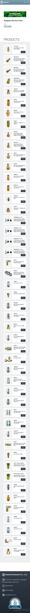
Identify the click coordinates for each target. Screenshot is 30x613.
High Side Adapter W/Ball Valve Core (19, 305)
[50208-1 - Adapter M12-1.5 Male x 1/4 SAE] (8, 199)
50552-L (16, 131)
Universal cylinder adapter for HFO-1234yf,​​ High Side (19, 166)
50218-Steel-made (19, 474)
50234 (15, 538)
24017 (15, 260)
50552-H (16, 142)
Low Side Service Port (18, 283)
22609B (16, 303)
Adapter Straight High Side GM (19, 487)
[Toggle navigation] (28, 2)
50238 (15, 110)
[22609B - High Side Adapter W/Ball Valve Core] (8, 306)
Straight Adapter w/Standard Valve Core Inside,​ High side (19, 476)
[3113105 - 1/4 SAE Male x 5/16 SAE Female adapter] (8, 49)
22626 (15, 270)
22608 (15, 516)
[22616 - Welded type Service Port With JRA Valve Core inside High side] (8, 348)
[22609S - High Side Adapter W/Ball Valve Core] (8, 370)
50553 (15, 99)
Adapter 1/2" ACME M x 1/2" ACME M (19, 123)
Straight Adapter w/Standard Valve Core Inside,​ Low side (19, 465)
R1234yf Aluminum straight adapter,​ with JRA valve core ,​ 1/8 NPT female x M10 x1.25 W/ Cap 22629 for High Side (19, 230)
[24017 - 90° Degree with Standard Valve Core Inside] (8, 263)
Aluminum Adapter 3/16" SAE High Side (19, 423)
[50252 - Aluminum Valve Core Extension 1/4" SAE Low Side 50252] (8, 380)
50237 (15, 121)
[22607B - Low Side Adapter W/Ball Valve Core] (8, 434)
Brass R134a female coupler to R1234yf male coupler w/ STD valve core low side (19, 70)
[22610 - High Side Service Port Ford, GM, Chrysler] (8, 316)
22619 (15, 206)
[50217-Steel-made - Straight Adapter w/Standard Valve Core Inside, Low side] (8, 466)
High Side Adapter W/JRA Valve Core (19, 401)
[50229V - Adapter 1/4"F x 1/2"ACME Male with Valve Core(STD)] (8, 92)
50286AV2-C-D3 (18, 217)
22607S (16, 388)
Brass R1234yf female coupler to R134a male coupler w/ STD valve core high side (19, 145)
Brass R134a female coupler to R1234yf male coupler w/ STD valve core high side (19, 59)
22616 (15, 345)
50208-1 (16, 196)
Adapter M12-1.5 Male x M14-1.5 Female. (19, 209)
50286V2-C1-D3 (18, 238)
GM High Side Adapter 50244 (19, 293)
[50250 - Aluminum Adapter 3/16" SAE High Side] (8, 423)
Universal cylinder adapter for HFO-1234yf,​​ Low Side (19, 155)
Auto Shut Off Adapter (18, 454)
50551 (15, 153)
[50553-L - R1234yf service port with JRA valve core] (8, 177)
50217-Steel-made (19, 463)
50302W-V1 (17, 78)
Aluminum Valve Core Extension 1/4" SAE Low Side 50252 (19, 380)
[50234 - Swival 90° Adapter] (8, 541)
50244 (15, 292)
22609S (16, 367)
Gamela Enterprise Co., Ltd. (16, 575)
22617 (15, 441)
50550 (15, 164)
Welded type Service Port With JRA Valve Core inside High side (19, 348)
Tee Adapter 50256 (17, 357)
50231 (15, 548)
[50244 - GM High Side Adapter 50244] (8, 295)
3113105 (16, 46)
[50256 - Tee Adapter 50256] (8, 359)
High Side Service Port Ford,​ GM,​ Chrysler (19, 316)
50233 (15, 452)
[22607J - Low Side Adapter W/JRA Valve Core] (8, 338)
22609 (15, 527)
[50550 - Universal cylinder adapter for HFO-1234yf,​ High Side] (8, 167)
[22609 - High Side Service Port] (8, 530)
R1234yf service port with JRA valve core (19, 102)
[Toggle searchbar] (24, 2)
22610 (15, 313)
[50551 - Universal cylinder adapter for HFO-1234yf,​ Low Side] (8, 156)
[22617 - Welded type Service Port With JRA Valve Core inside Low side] (8, 445)
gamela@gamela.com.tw (10, 594)
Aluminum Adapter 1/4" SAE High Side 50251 (19, 412)
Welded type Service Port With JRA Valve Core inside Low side (19, 444)
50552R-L (16, 67)
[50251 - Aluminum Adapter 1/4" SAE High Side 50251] (8, 413)
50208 (15, 495)
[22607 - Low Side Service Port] (8, 284)
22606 (15, 484)
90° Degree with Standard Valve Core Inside (19, 262)
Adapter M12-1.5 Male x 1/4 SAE (19, 198)
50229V (16, 89)
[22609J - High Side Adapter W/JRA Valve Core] (8, 402)
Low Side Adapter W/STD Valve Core (19, 390)
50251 (15, 409)
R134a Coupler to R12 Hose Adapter (19, 497)
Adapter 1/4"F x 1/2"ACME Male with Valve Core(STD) (19, 91)
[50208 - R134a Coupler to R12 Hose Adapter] (8, 498)
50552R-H (16, 57)
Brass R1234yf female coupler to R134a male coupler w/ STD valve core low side (19, 134)
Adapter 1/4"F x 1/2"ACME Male (19, 326)
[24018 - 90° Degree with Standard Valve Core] (8, 509)
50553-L (16, 174)
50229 (15, 324)
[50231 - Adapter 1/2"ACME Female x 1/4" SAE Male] (8, 551)
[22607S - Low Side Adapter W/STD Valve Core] (8, 391)
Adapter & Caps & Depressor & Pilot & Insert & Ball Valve (8, 26)
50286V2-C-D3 (17, 228)
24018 (15, 506)
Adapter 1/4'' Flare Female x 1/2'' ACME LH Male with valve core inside (19, 80)
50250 (15, 420)
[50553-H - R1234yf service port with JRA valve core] (8, 188)
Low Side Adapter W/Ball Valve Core (18, 433)
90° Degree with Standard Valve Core (19, 508)
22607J (16, 335)
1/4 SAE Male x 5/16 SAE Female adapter (19, 48)
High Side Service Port (18, 528)
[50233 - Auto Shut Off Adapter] (8, 455)
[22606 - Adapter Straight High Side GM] (8, 487)
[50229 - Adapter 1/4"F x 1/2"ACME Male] (8, 327)
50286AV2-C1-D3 (18, 249)
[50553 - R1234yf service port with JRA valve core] (8, 103)
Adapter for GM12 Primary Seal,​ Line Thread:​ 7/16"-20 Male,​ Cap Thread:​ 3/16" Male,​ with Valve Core (19, 273)
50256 (15, 356)
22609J (16, 399)
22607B (16, 431)
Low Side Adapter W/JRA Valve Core (19, 337)
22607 (15, 281)
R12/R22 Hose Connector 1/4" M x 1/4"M (19, 113)
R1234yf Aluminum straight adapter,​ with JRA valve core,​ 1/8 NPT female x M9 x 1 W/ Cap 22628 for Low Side (19, 241)
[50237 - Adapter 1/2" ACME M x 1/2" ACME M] (8, 124)
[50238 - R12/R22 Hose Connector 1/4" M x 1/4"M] (8, 113)
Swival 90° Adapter (17, 539)
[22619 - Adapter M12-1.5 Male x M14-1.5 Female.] (8, 209)
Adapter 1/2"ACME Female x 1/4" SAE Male (19, 551)
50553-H (16, 185)
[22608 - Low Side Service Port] (8, 519)
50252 (15, 377)
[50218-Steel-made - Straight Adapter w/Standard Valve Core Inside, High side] (8, 477)
